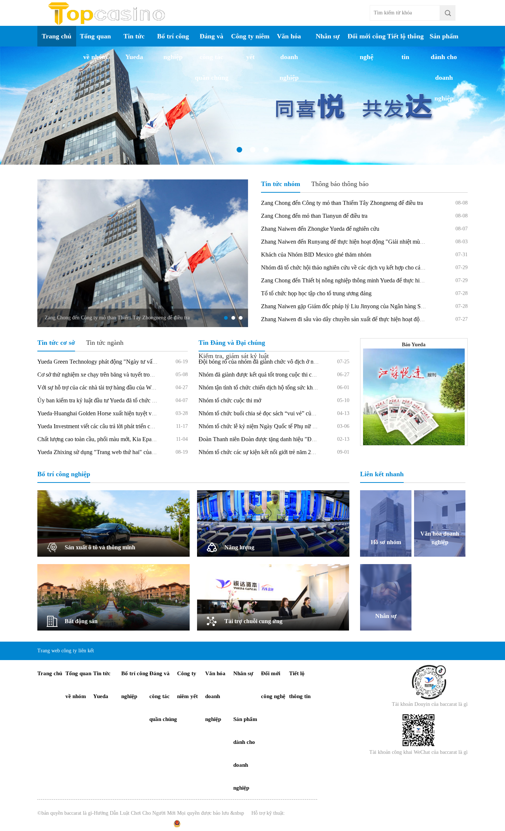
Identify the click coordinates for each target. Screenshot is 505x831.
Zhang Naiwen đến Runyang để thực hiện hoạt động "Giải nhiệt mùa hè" (346, 241)
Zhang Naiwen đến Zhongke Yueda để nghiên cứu (320, 229)
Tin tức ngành (104, 342)
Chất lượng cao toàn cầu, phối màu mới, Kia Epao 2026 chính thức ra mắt (123, 439)
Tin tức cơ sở (56, 342)
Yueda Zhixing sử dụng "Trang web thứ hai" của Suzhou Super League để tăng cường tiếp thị (147, 452)
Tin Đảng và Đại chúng (232, 342)
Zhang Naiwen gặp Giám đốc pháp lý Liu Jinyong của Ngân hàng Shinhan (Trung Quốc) (365, 306)
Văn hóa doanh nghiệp (289, 56)
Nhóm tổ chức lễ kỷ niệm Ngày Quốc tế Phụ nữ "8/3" (262, 426)
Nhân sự (328, 36)
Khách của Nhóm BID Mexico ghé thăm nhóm (316, 254)
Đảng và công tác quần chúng (211, 56)
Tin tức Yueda (134, 46)
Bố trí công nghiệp (173, 46)
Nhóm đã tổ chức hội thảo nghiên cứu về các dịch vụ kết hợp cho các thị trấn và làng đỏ (364, 267)
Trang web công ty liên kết (65, 650)
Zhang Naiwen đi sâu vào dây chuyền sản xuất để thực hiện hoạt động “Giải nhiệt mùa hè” (367, 319)
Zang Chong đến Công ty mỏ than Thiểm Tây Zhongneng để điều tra (117, 317)
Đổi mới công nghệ (367, 46)
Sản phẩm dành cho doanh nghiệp (444, 67)
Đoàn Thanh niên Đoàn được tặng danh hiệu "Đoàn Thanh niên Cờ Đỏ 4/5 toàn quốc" (300, 439)
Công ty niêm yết (250, 46)
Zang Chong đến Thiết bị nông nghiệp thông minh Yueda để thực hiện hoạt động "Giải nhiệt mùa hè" (379, 280)
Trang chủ (56, 36)
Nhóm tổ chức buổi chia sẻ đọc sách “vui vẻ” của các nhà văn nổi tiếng (282, 413)
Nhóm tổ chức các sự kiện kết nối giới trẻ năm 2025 (259, 452)
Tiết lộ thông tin (405, 46)
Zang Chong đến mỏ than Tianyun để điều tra (314, 216)
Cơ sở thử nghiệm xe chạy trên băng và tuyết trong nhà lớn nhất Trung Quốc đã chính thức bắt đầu (152, 374)
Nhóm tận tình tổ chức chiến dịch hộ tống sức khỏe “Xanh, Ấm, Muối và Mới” (291, 387)
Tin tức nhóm (280, 184)
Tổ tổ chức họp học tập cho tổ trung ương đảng (316, 293)
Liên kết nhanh (382, 474)
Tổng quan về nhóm (95, 46)
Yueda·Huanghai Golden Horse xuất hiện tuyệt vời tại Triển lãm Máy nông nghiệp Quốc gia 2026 (151, 413)
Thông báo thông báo (340, 184)
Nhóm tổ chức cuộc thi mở (230, 400)
